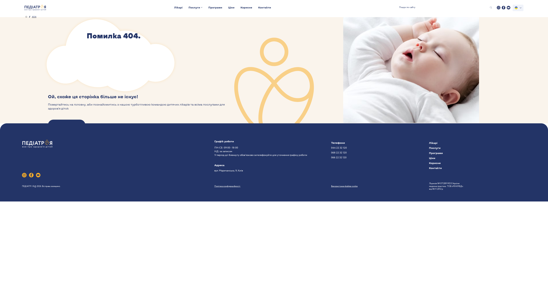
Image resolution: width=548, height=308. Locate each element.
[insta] (498, 7)
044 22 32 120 (339, 148)
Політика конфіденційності (227, 186)
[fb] (503, 7)
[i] (24, 175)
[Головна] (26, 16)
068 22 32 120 (339, 153)
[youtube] (508, 7)
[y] (38, 175)
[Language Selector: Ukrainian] (518, 8)
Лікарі (433, 142)
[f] (31, 175)
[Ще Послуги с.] (201, 7)
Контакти (435, 168)
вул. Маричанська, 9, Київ (228, 171)
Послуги (435, 147)
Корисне (435, 163)
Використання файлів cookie (344, 186)
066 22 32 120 (338, 157)
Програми (436, 153)
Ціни (432, 158)
